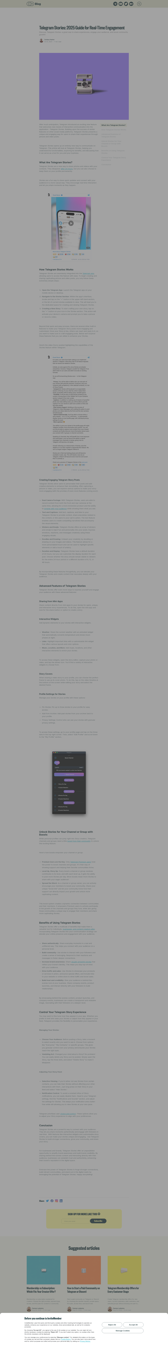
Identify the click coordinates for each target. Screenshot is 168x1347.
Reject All (112, 1325)
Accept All (133, 1325)
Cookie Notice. (66, 1339)
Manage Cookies (123, 1331)
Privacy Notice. (85, 1341)
